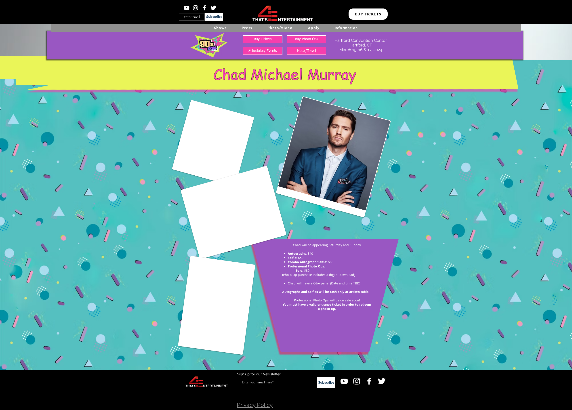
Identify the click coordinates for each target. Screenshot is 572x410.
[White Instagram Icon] (195, 7)
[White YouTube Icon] (186, 7)
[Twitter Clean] (213, 7)
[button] (314, 28)
